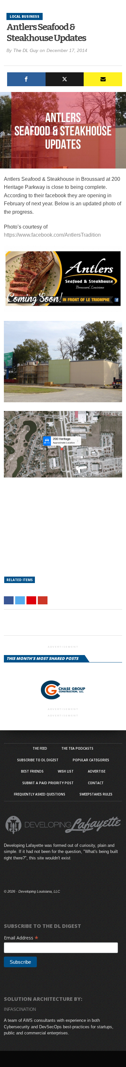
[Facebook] (26, 79)
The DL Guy (25, 50)
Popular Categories (91, 760)
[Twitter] (65, 79)
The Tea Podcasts (77, 748)
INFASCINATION (20, 1009)
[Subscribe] (103, 79)
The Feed (40, 748)
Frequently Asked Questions (39, 794)
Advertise (96, 771)
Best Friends (32, 771)
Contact (96, 783)
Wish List (66, 771)
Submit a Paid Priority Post (48, 783)
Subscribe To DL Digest (37, 760)
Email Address (21, 937)
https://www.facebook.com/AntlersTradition (52, 235)
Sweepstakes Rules (95, 794)
